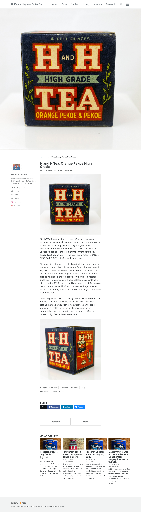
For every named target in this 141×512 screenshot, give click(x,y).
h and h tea (53, 388)
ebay (83, 388)
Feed (23, 503)
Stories (74, 4)
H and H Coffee (19, 174)
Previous (55, 421)
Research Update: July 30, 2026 (49, 453)
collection (75, 388)
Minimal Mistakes (58, 506)
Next (85, 421)
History (85, 4)
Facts (64, 4)
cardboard (64, 388)
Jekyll (49, 506)
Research (110, 4)
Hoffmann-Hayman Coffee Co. (27, 4)
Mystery (98, 4)
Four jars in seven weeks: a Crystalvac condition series (73, 454)
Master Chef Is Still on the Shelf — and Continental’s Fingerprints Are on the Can (118, 457)
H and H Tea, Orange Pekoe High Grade (66, 165)
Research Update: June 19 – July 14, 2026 (95, 454)
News (54, 4)
